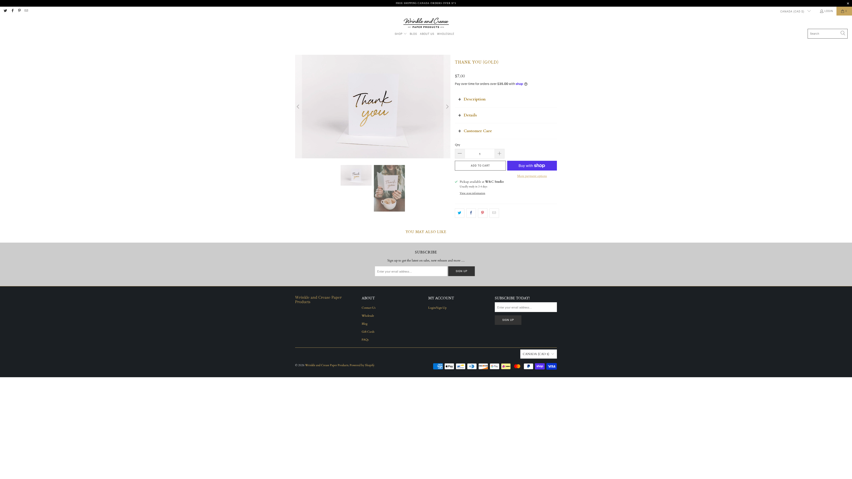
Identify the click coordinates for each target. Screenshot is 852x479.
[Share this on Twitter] (459, 213)
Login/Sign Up (437, 308)
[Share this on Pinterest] (482, 213)
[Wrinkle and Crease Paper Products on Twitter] (5, 11)
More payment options (532, 176)
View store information (472, 193)
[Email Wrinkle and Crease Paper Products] (26, 11)
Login (828, 11)
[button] (401, 34)
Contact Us (368, 308)
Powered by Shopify (362, 365)
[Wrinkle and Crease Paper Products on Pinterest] (19, 11)
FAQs (365, 340)
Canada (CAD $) (792, 11)
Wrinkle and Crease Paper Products (326, 365)
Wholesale (368, 316)
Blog (364, 324)
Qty (457, 145)
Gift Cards (368, 332)
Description (475, 99)
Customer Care (478, 131)
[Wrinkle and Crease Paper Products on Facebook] (12, 11)
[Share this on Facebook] (471, 213)
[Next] (447, 106)
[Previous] (298, 106)
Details (470, 115)
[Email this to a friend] (494, 213)
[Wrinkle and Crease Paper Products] (426, 23)
